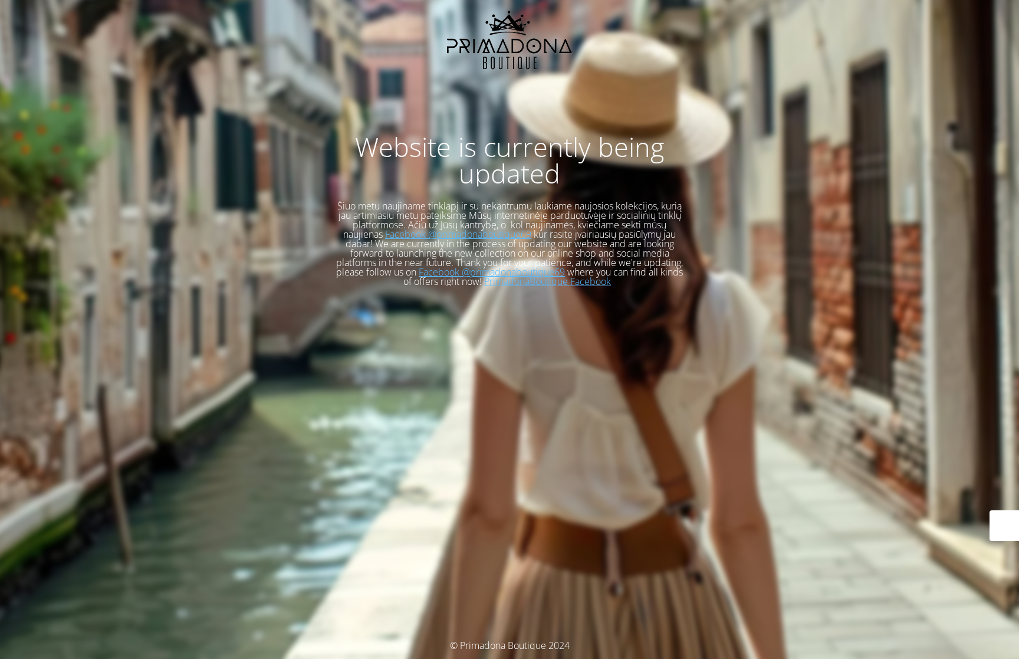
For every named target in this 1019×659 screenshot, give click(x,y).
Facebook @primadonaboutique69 (458, 234)
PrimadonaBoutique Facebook (547, 281)
